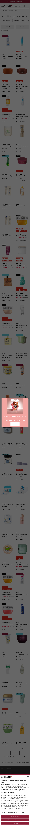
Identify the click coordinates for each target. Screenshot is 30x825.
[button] (28, 398)
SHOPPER (15, 424)
